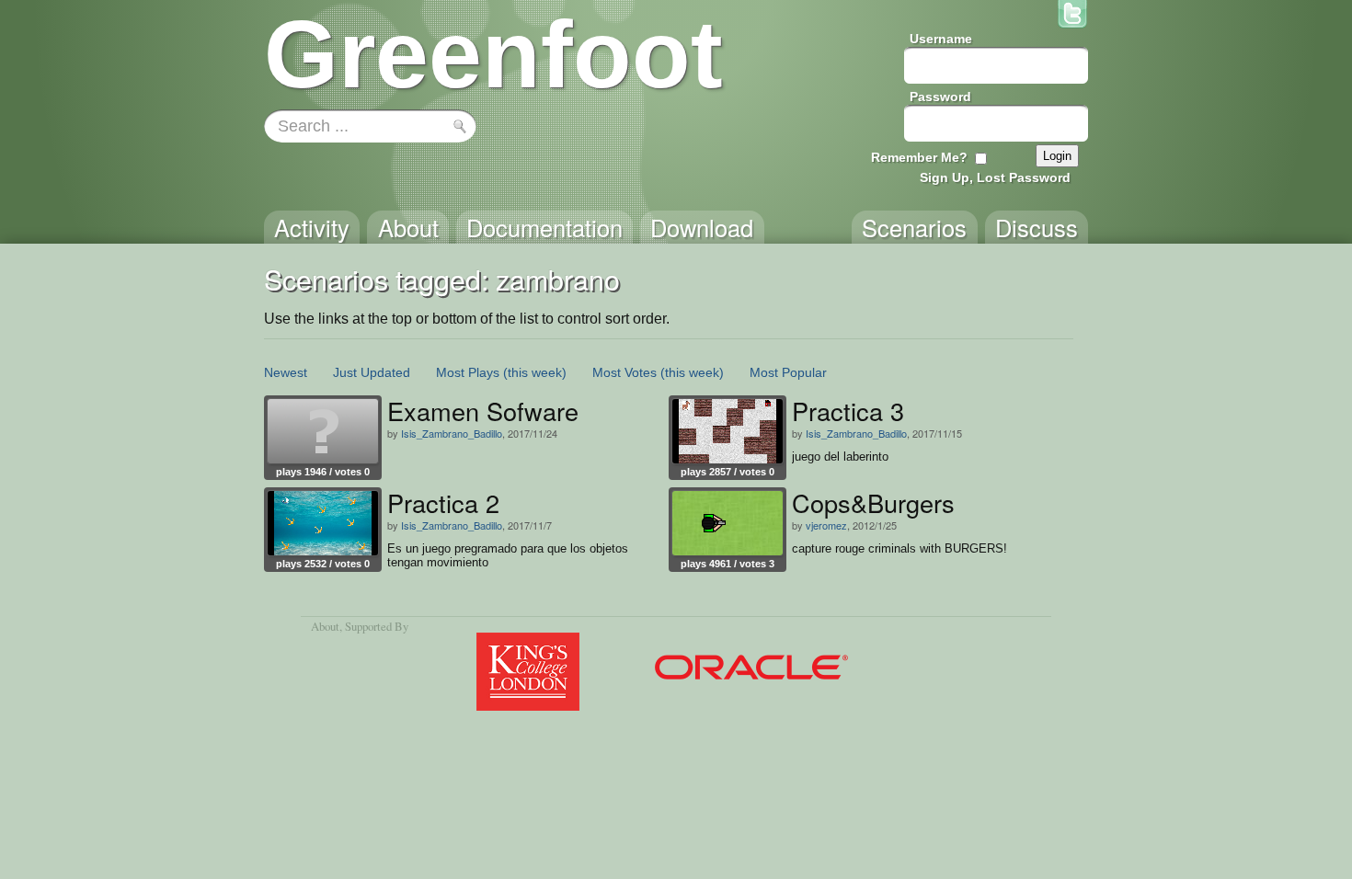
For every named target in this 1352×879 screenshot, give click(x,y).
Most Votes (624, 372)
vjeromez (826, 525)
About (325, 626)
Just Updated (371, 372)
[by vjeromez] (727, 523)
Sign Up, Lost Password (995, 177)
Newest (285, 372)
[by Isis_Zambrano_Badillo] (323, 431)
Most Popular (788, 372)
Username (941, 38)
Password (940, 96)
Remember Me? (919, 157)
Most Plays (467, 372)
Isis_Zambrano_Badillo (451, 433)
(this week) (535, 372)
